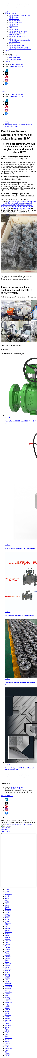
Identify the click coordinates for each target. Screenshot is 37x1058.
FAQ (6, 52)
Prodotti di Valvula (10, 13)
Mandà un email (6, 828)
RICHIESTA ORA (7, 796)
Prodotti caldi (17, 824)
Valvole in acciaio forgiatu (22, 208)
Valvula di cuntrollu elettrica (17, 33)
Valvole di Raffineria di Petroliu (18, 47)
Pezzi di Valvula (14, 35)
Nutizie (7, 50)
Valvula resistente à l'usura (17, 36)
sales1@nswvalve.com (17, 66)
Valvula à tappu (13, 26)
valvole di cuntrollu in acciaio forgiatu (16, 204)
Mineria (11, 43)
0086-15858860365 (17, 64)
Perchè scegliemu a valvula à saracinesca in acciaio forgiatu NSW (18, 125)
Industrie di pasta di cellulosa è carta (20, 49)
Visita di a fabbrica (14, 58)
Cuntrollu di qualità (15, 59)
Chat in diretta (5, 831)
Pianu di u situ (27, 824)
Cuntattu (7, 61)
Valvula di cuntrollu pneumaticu (19, 31)
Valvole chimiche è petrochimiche (19, 40)
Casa (6, 12)
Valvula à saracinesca (15, 22)
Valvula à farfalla (14, 19)
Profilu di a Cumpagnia (16, 56)
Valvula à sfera (13, 17)
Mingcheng (9, 824)
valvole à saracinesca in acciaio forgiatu (22, 201)
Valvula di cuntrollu (15, 20)
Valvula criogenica (14, 29)
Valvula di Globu (14, 24)
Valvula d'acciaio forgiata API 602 (19, 15)
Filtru (10, 27)
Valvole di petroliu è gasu (16, 45)
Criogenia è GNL (14, 42)
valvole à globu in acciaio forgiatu (12, 203)
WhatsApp (4, 829)
